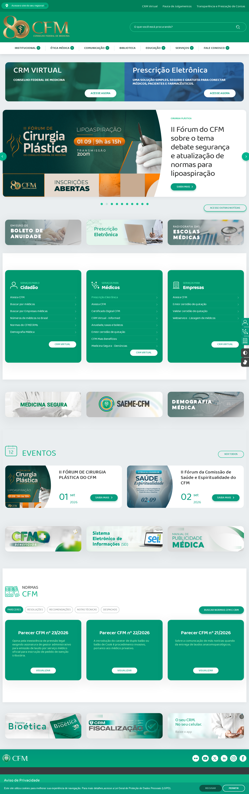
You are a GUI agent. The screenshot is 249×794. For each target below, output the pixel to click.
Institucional (25, 48)
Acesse (100, 93)
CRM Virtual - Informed (105, 318)
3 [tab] (111, 204)
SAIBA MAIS (183, 191)
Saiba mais (102, 497)
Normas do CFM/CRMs (24, 325)
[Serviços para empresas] (245, 340)
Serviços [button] (182, 48)
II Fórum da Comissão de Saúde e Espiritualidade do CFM (208, 478)
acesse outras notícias (225, 208)
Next (242, 153)
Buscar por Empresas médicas (29, 311)
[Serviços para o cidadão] (245, 322)
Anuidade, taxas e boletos (107, 325)
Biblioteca (127, 48)
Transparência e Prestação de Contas (221, 6)
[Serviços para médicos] (245, 331)
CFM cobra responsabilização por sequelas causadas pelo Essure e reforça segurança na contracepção (200, 151)
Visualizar (43, 670)
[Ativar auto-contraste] (245, 352)
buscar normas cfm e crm (221, 610)
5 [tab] (122, 204)
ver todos (231, 454)
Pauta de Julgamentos (177, 6)
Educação (153, 48)
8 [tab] (137, 204)
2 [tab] (106, 204)
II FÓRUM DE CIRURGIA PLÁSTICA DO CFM (82, 475)
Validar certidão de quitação (190, 311)
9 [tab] (142, 204)
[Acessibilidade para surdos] (245, 362)
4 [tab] (117, 204)
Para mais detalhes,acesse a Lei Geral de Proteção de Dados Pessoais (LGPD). (126, 788)
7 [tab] (132, 204)
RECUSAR (210, 788)
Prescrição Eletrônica (104, 297)
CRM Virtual (150, 6)
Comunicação (94, 48)
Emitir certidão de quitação (108, 332)
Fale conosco (214, 48)
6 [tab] (127, 204)
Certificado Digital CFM (105, 311)
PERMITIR (234, 788)
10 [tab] (147, 204)
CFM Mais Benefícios (104, 339)
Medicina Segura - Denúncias (109, 346)
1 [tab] (101, 204)
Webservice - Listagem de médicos (194, 318)
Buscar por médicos (22, 304)
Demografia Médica (22, 332)
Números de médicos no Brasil (29, 318)
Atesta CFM (17, 297)
